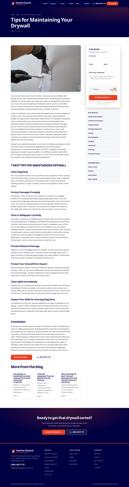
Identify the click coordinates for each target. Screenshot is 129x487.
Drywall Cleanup (94, 153)
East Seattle (92, 175)
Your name (92, 56)
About (71, 3)
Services (53, 3)
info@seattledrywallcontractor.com (22, 468)
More (78, 3)
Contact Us (97, 467)
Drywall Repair (93, 125)
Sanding (91, 141)
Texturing (91, 145)
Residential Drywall (95, 116)
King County (92, 167)
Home (45, 3)
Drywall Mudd (93, 137)
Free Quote (112, 3)
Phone (91, 64)
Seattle (90, 171)
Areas (62, 3)
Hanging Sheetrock (95, 129)
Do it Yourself (98, 460)
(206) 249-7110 (45, 357)
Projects (96, 457)
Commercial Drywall (95, 120)
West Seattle (92, 179)
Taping (90, 133)
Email (105, 64)
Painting (91, 149)
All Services (48, 474)
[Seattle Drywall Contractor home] (21, 3)
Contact (86, 3)
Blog (17, 14)
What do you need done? (96, 72)
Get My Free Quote (102, 97)
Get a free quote (20, 357)
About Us (97, 453)
